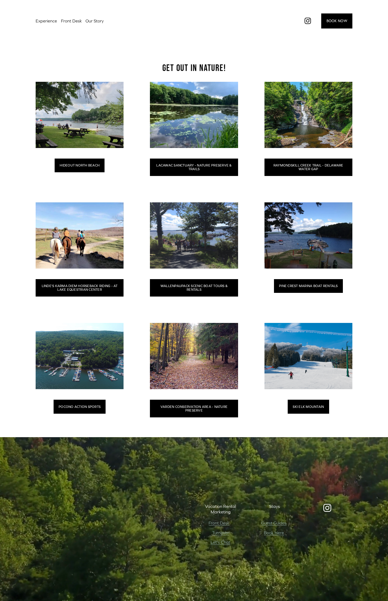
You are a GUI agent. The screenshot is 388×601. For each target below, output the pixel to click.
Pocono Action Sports (80, 407)
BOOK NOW (337, 20)
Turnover (220, 532)
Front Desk (219, 523)
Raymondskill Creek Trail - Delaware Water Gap (308, 167)
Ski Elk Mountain (308, 407)
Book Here (274, 532)
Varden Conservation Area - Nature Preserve (194, 408)
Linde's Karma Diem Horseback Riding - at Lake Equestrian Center (80, 288)
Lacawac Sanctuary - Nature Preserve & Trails (193, 167)
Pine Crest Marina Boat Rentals (308, 286)
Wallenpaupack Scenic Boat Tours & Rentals (194, 288)
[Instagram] (308, 21)
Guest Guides (273, 523)
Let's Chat (220, 542)
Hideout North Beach (80, 165)
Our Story (95, 20)
